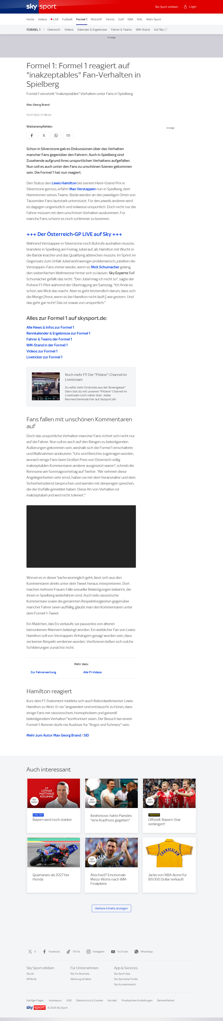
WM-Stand (143, 29)
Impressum (55, 1000)
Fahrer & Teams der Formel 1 (49, 339)
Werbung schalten (80, 979)
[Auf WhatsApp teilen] (56, 135)
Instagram (99, 951)
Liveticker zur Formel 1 (44, 357)
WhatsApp (147, 951)
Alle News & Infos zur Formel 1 (50, 327)
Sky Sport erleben (166, 7)
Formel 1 (81, 19)
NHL (140, 19)
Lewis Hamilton (64, 183)
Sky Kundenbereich (125, 984)
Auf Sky (159, 29)
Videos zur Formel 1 (42, 351)
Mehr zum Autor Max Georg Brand (53, 735)
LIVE (56, 19)
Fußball (67, 19)
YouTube (122, 951)
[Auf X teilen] (44, 135)
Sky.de (30, 973)
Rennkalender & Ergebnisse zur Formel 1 (58, 333)
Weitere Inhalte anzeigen (111, 908)
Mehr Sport (153, 19)
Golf (121, 19)
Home (30, 19)
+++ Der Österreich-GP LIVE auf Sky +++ (74, 234)
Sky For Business (79, 973)
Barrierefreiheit (165, 1000)
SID (86, 735)
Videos (42, 19)
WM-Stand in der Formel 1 (47, 345)
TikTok (76, 951)
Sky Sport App (122, 973)
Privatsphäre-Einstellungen (137, 1000)
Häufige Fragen (35, 1000)
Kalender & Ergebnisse (92, 29)
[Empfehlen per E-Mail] (68, 135)
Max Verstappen (82, 189)
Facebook (54, 951)
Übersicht (53, 29)
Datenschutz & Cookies (89, 1000)
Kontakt (112, 1000)
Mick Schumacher (105, 267)
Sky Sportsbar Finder (126, 979)
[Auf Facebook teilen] (31, 135)
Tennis (110, 19)
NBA (130, 19)
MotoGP (96, 19)
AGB (69, 1000)
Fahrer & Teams (121, 29)
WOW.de (31, 979)
